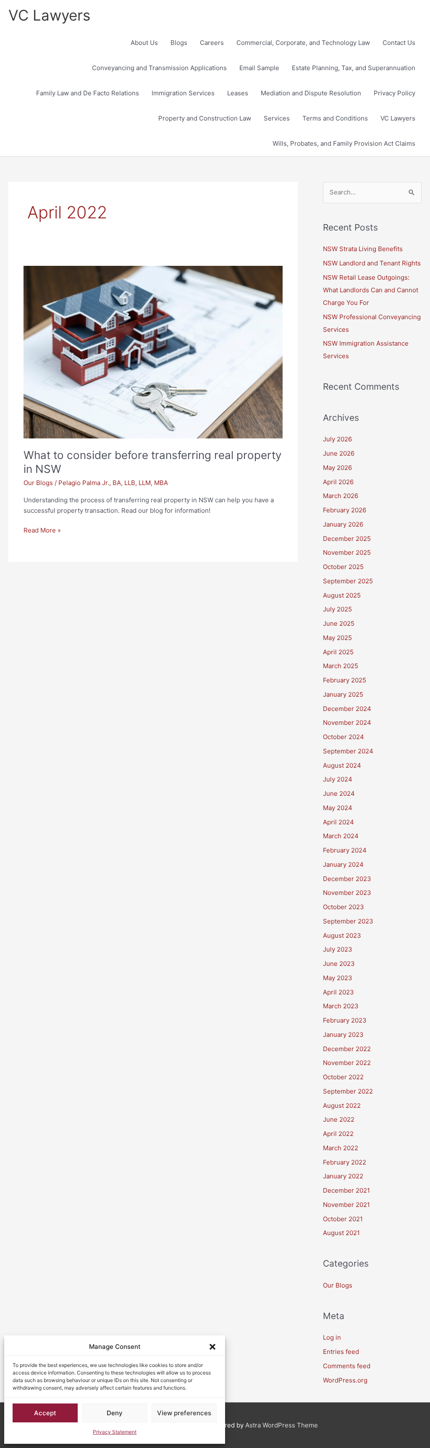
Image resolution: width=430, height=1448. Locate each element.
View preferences (184, 1413)
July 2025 (337, 609)
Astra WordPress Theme (281, 1425)
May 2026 (337, 468)
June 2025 (338, 623)
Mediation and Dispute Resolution (311, 93)
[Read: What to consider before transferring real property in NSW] (153, 352)
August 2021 (341, 1233)
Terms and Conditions (335, 118)
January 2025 (343, 694)
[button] (212, 1347)
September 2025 (348, 581)
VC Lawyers (49, 15)
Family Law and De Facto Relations (87, 93)
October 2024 (343, 737)
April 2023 (338, 992)
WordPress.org (345, 1380)
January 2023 (343, 1035)
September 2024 (348, 751)
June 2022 (338, 1119)
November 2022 (347, 1063)
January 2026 (343, 524)
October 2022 (343, 1077)
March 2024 (341, 836)
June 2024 (339, 793)
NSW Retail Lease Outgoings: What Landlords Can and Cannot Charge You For (370, 290)
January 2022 (343, 1176)
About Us (144, 43)
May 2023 (337, 978)
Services (277, 118)
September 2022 (348, 1091)
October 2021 (343, 1219)
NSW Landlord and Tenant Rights (372, 263)
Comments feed (346, 1366)
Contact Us (399, 43)
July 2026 (337, 439)
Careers (212, 43)
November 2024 (347, 723)
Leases (237, 93)
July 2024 (337, 779)
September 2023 (348, 921)
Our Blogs (38, 483)
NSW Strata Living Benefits (363, 249)
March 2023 (341, 1006)
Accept (45, 1413)
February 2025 (344, 680)
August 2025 (342, 595)
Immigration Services (183, 93)
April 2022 (338, 1134)
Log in (332, 1337)
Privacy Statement (114, 1432)
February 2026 (344, 510)
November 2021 (346, 1205)
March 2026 (340, 496)
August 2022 (342, 1106)
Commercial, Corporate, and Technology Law (303, 43)
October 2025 (343, 567)
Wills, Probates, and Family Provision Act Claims (344, 143)
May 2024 (337, 808)
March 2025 (340, 666)
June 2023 (339, 964)
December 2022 (347, 1049)
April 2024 (338, 822)
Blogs (178, 43)
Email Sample (259, 68)
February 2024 (345, 850)
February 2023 (345, 1020)
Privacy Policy (394, 93)
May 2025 (337, 638)
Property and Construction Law (204, 118)
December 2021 (346, 1190)
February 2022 (344, 1162)
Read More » (42, 529)
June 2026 (338, 453)
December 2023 (347, 879)
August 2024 (342, 765)
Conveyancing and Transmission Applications (159, 68)
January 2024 (343, 864)
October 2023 (343, 907)
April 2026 (338, 482)
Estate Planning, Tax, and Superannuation (353, 68)
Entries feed (341, 1352)
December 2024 (347, 709)
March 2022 (340, 1148)
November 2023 (347, 893)
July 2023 (337, 949)
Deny (115, 1413)
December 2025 (347, 539)
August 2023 (342, 935)
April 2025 (338, 652)
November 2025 (347, 552)
